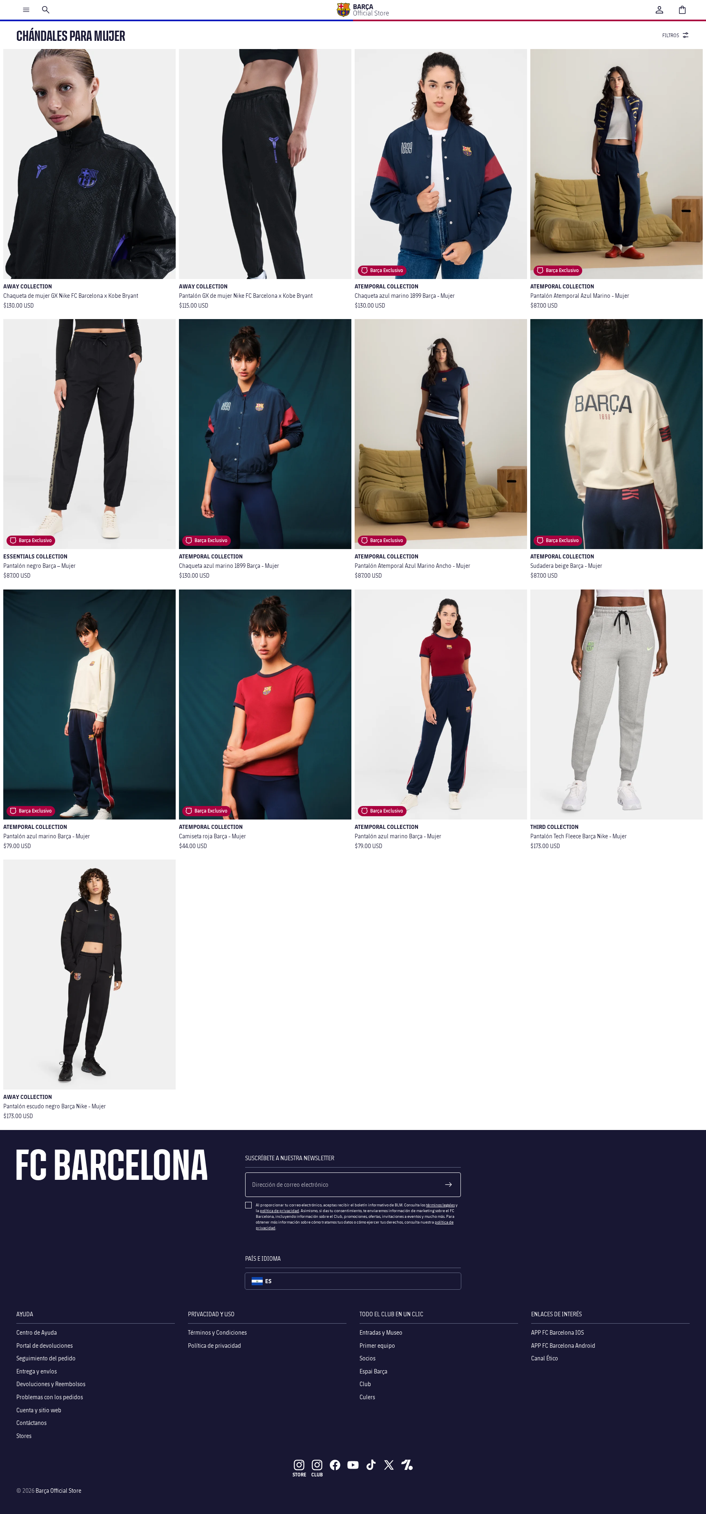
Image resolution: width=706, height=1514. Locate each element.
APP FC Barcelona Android (563, 1345)
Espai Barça (373, 1371)
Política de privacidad (214, 1345)
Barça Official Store (58, 1490)
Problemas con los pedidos (49, 1396)
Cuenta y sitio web (38, 1409)
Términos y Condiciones (217, 1332)
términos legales (440, 1204)
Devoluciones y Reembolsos (50, 1383)
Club (365, 1383)
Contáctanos (31, 1422)
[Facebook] (335, 1465)
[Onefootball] (406, 1465)
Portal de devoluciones (44, 1345)
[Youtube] (353, 1465)
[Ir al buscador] (46, 10)
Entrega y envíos (36, 1371)
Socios (367, 1358)
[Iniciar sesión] (659, 10)
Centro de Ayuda (36, 1332)
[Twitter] (388, 1465)
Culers (367, 1396)
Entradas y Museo (381, 1332)
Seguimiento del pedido (46, 1358)
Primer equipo (377, 1345)
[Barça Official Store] (362, 10)
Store (299, 1475)
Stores (23, 1435)
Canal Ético (544, 1358)
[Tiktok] (371, 1465)
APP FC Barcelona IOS (557, 1332)
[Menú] (26, 10)
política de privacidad (279, 1210)
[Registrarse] (448, 1184)
